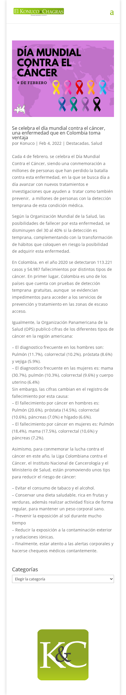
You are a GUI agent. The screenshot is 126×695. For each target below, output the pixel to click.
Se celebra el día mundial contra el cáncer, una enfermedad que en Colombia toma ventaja (58, 133)
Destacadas (77, 143)
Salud (96, 143)
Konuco (27, 143)
